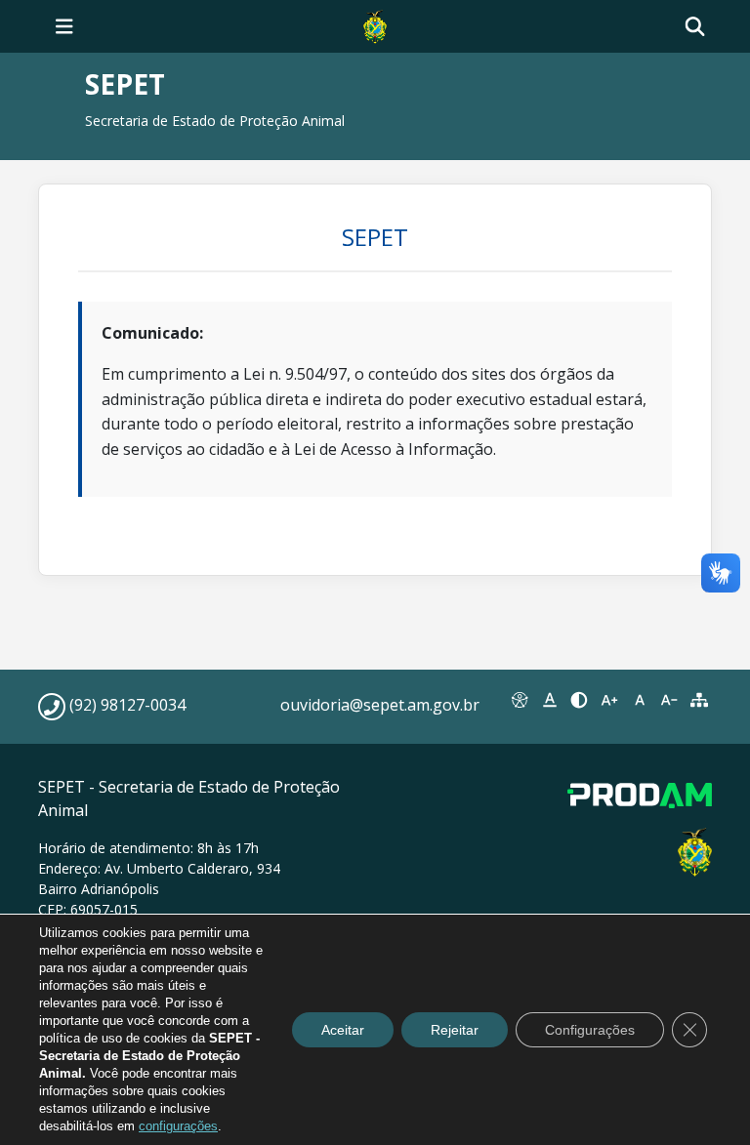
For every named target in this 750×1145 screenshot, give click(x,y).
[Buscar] (695, 27)
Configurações (590, 1030)
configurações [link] (178, 1126)
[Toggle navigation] (64, 26)
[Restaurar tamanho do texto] (639, 700)
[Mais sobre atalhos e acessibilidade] (520, 700)
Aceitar (342, 1030)
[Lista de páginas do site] (699, 700)
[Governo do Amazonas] (375, 24)
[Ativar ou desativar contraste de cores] (579, 700)
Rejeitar (455, 1030)
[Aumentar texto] (610, 700)
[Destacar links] (550, 700)
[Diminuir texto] (669, 700)
